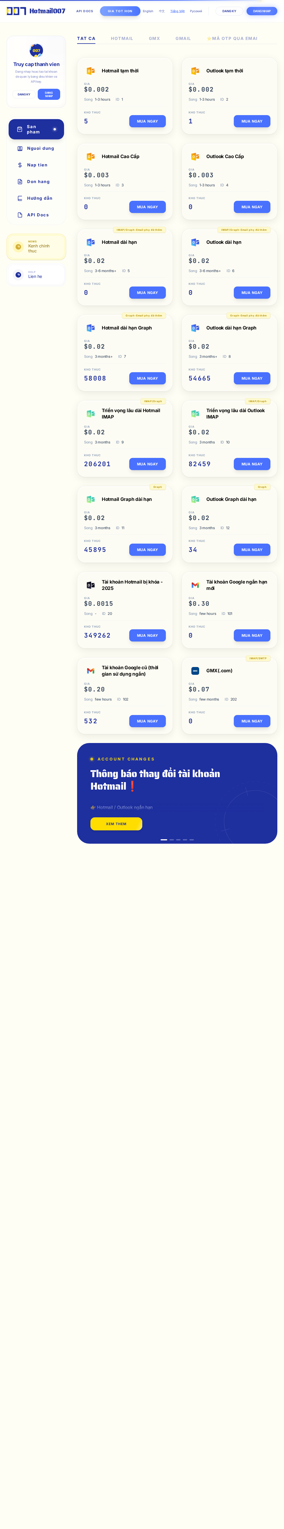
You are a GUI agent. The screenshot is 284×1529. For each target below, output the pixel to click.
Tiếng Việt (177, 11)
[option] (177, 793)
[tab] (86, 40)
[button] (164, 839)
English (148, 11)
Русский (196, 11)
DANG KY (24, 94)
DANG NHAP (49, 94)
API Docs (84, 11)
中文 (162, 11)
